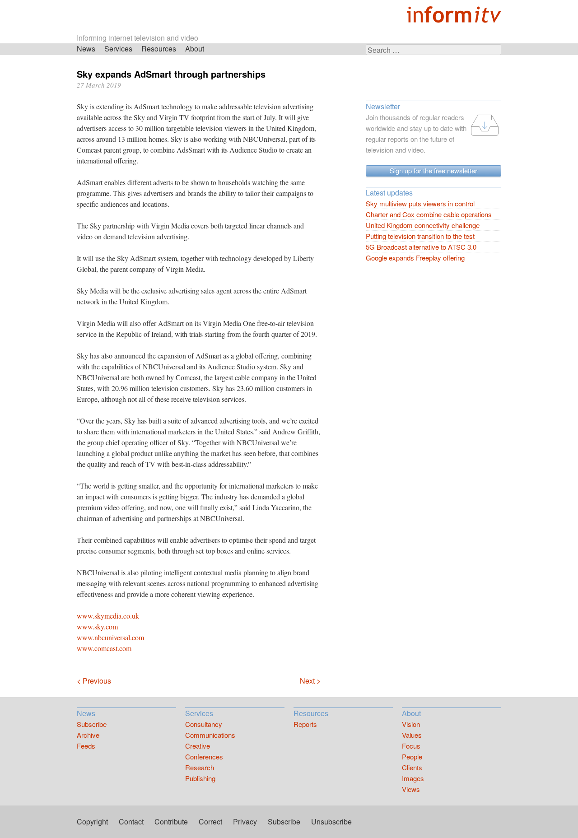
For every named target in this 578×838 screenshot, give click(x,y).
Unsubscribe (331, 821)
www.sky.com (97, 626)
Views (411, 789)
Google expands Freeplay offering (415, 257)
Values (412, 735)
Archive (88, 735)
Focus (411, 745)
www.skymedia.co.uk (108, 615)
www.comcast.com (104, 648)
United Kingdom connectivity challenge (423, 225)
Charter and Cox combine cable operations (429, 214)
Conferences (204, 756)
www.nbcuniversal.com (110, 637)
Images (413, 778)
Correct (210, 821)
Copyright (92, 821)
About (194, 48)
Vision (411, 724)
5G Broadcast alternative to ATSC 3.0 (421, 246)
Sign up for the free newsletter (433, 170)
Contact (131, 821)
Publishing (200, 778)
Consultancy (203, 724)
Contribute (171, 821)
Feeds (86, 745)
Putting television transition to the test (420, 236)
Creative (197, 745)
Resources (158, 48)
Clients (412, 767)
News (86, 48)
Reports (305, 724)
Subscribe (92, 724)
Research (199, 767)
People (412, 756)
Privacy (245, 821)
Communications (210, 735)
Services (118, 48)
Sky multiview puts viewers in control (420, 203)
